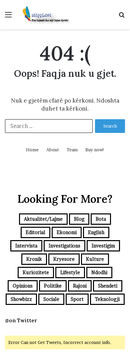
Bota (101, 219)
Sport (77, 299)
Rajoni (80, 286)
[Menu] (8, 16)
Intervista (26, 245)
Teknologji (107, 299)
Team (72, 149)
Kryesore (64, 259)
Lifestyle (70, 272)
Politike (53, 286)
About (52, 149)
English (96, 232)
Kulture (95, 259)
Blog (79, 219)
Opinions (23, 286)
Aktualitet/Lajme (43, 219)
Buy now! (94, 149)
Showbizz (21, 299)
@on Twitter (21, 320)
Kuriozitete (36, 272)
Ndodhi (99, 272)
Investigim (103, 245)
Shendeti (107, 286)
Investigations (64, 245)
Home (32, 149)
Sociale (51, 299)
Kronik (34, 259)
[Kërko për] (121, 16)
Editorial (35, 232)
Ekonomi (67, 232)
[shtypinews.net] (43, 14)
